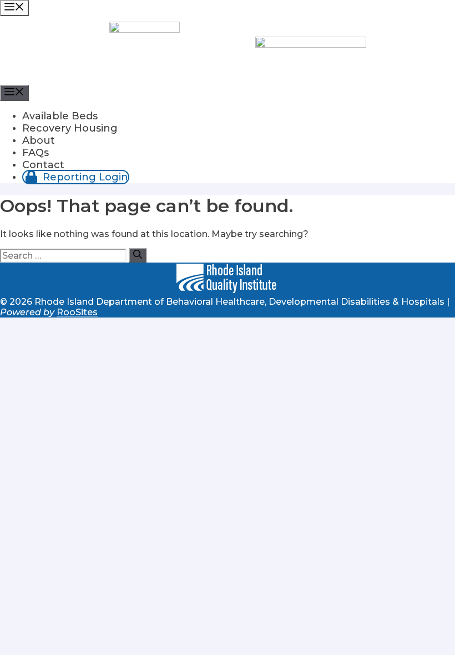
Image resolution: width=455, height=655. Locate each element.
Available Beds (60, 116)
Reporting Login (84, 177)
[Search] (137, 255)
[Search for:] (64, 255)
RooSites (77, 312)
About (38, 140)
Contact (43, 165)
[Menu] (14, 8)
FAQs (35, 153)
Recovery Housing (70, 128)
